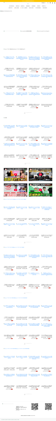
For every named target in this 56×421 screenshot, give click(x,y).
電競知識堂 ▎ (45, 7)
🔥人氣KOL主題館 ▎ (24, 7)
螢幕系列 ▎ (11, 7)
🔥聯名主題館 (16, 7)
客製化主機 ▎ (31, 7)
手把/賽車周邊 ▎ (38, 7)
